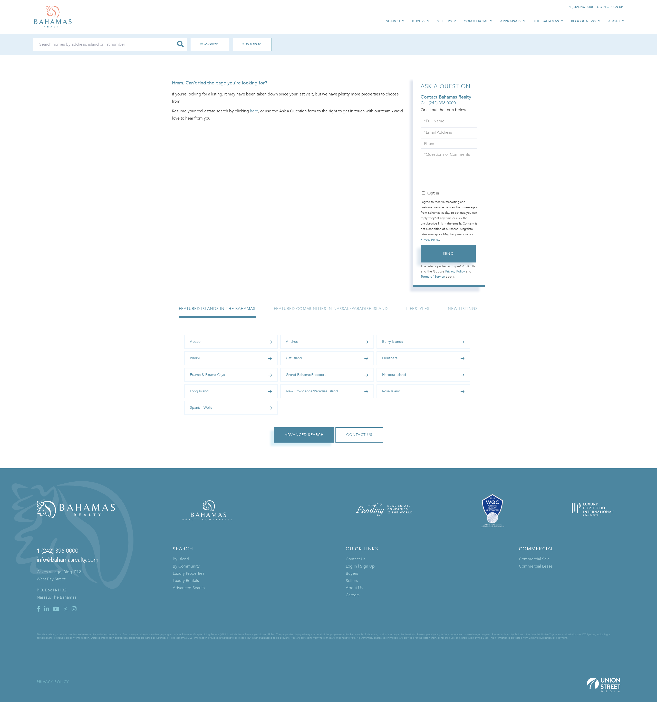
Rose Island (391, 391)
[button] (180, 44)
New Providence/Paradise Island (312, 391)
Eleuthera (390, 358)
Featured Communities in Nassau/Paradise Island (331, 308)
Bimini (195, 358)
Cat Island (294, 358)
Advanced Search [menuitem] (189, 588)
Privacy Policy (430, 240)
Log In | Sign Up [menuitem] (360, 566)
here (254, 111)
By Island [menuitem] (181, 559)
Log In (600, 7)
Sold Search (254, 44)
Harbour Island (394, 374)
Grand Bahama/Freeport (306, 374)
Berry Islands (392, 341)
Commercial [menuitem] (476, 21)
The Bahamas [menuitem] (546, 21)
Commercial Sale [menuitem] (534, 559)
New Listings (463, 308)
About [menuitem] (614, 21)
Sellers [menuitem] (444, 21)
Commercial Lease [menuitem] (536, 566)
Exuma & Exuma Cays (207, 374)
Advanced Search (207, 44)
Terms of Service (433, 276)
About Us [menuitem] (354, 588)
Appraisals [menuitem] (510, 21)
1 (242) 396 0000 (581, 7)
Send (448, 253)
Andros (292, 341)
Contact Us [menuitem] (355, 559)
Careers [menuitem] (353, 595)
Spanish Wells (201, 407)
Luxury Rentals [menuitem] (186, 580)
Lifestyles (417, 308)
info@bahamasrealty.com (68, 560)
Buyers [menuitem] (419, 21)
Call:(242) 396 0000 (438, 103)
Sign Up (617, 7)
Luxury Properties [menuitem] (188, 573)
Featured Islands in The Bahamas (217, 308)
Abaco (195, 341)
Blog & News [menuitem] (583, 21)
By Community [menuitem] (186, 566)
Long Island (199, 391)
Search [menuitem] (393, 21)
